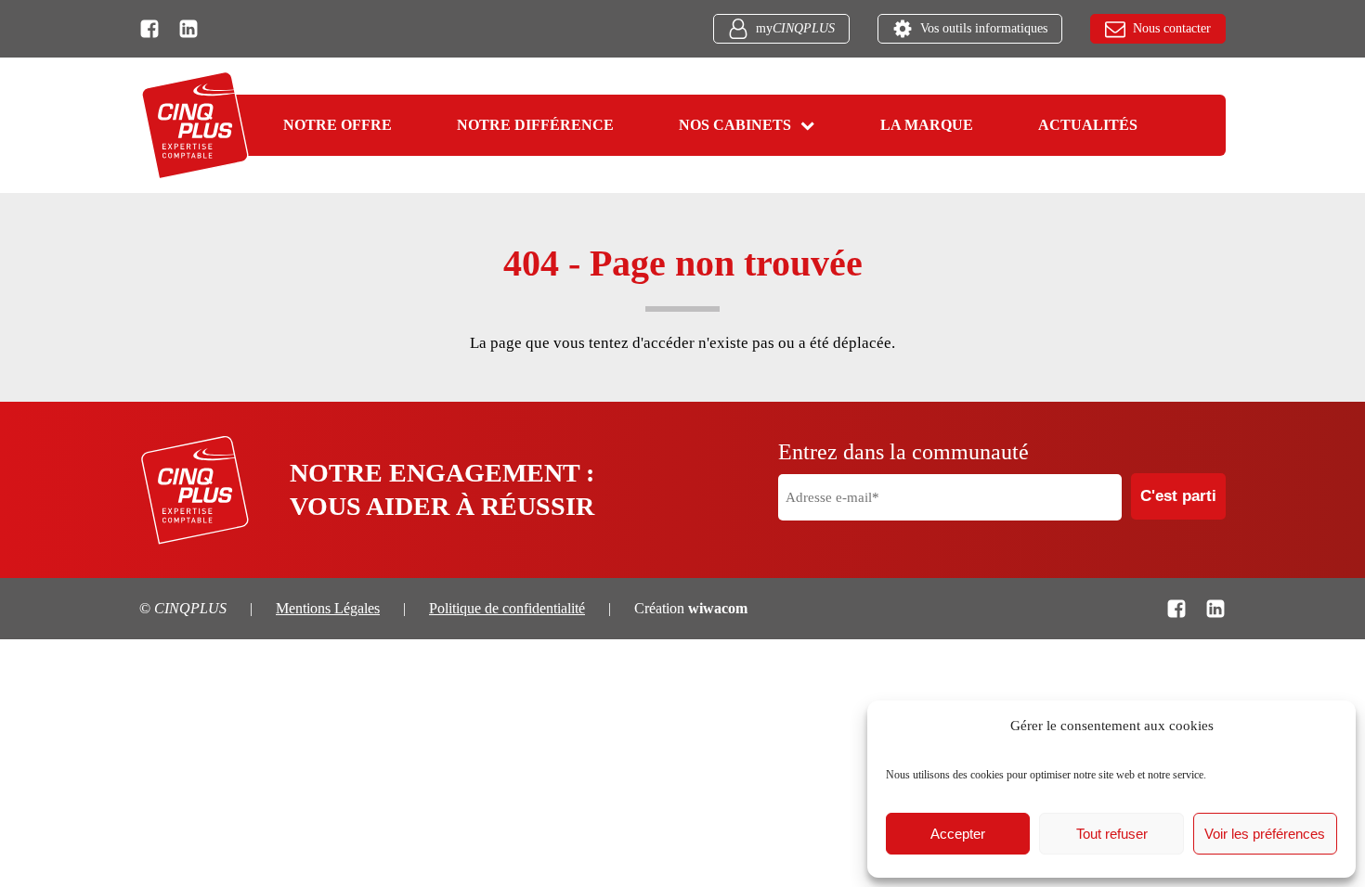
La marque (926, 125)
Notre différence (535, 125)
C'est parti (1178, 496)
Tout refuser (1112, 834)
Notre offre (337, 125)
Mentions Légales (328, 608)
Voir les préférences (1264, 834)
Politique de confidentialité (507, 608)
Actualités (1088, 125)
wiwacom (718, 608)
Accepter (957, 834)
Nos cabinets (735, 125)
